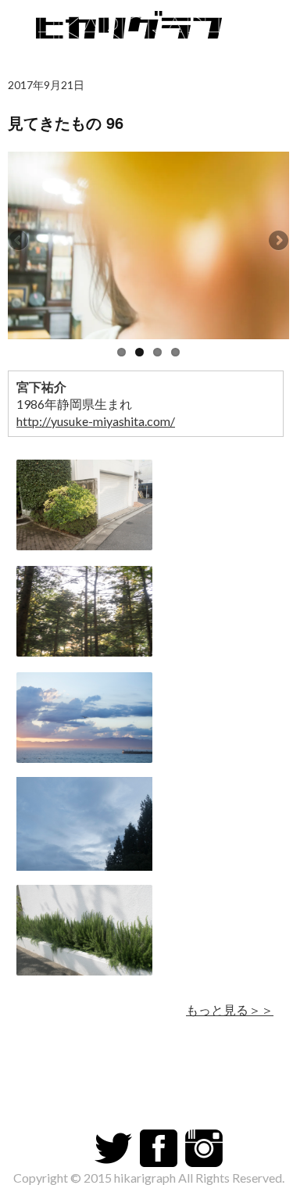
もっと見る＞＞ (229, 1009)
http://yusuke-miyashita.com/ (95, 420)
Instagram (203, 1148)
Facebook (158, 1148)
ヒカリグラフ (132, 31)
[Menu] (273, 23)
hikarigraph (145, 1177)
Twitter (113, 1148)
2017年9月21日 (46, 84)
